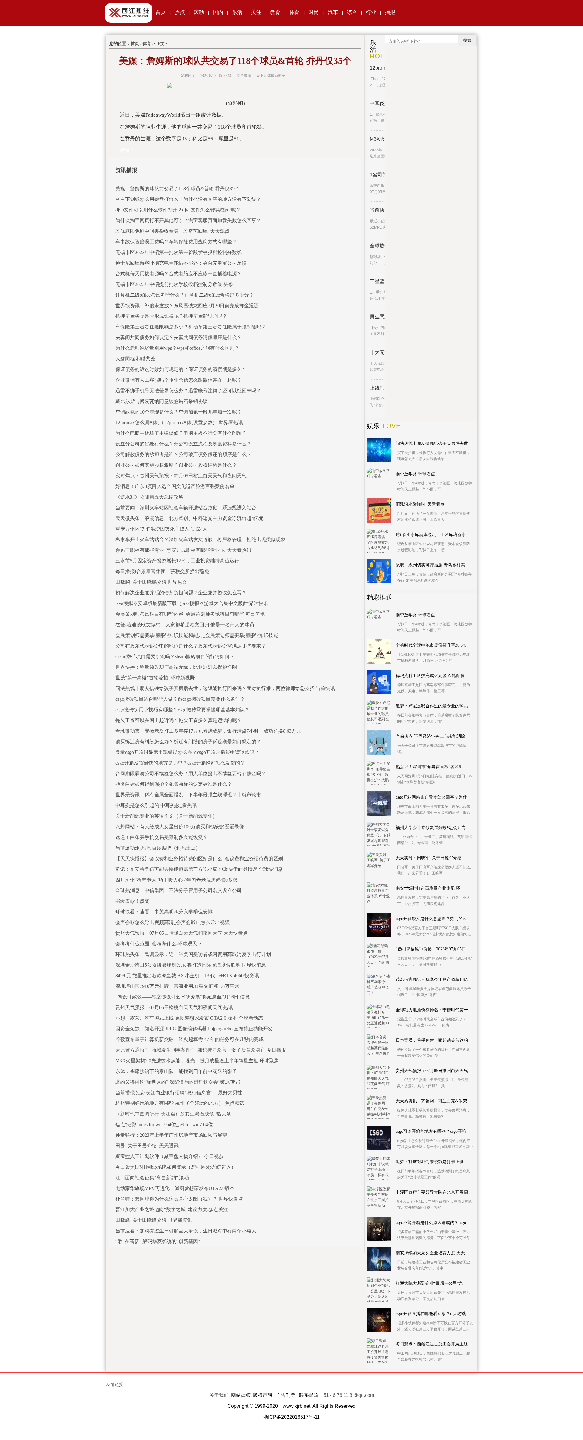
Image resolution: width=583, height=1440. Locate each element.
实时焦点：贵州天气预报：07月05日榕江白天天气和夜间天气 (181, 475)
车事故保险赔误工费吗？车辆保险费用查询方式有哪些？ (176, 241)
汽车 (333, 12)
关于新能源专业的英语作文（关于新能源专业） (166, 816)
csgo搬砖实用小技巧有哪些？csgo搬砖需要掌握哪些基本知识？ (182, 709)
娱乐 (373, 426)
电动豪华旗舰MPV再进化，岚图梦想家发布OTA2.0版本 (174, 1188)
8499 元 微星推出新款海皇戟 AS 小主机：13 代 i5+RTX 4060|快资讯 (187, 975)
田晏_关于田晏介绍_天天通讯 (147, 1145)
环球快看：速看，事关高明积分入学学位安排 (164, 911)
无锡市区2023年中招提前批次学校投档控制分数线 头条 (174, 284)
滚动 (199, 12)
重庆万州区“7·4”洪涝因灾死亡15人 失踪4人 (161, 528)
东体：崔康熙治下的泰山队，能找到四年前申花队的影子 (176, 1071)
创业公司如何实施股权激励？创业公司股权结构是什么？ (176, 465)
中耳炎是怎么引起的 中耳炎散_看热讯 (156, 805)
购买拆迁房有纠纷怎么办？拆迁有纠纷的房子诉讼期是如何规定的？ (188, 741)
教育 (275, 12)
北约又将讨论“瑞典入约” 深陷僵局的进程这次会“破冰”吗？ (178, 1081)
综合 (352, 12)
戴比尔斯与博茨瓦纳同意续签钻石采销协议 (161, 401)
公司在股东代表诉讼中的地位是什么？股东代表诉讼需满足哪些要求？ (190, 645)
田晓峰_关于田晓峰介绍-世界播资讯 (153, 1220)
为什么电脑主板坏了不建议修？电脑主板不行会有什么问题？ (181, 433)
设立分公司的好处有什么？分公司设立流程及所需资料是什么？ (183, 443)
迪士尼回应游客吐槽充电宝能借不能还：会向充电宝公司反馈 (181, 263)
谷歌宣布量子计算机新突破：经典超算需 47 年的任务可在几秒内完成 (189, 1039)
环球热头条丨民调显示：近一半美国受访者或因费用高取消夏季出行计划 (193, 954)
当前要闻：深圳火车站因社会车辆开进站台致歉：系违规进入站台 (185, 507)
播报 (390, 12)
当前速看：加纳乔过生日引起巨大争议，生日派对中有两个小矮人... (187, 1230)
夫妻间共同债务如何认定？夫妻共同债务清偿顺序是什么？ (178, 337)
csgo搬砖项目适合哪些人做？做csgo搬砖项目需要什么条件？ (180, 699)
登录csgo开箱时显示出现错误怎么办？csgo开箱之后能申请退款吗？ (187, 752)
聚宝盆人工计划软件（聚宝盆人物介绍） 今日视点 (169, 1156)
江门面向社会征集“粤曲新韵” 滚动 (152, 1177)
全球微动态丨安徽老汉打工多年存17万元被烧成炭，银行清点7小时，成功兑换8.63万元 (208, 731)
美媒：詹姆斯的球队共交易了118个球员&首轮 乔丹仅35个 (177, 188)
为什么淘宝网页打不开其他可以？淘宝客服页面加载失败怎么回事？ (188, 220)
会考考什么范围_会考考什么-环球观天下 (158, 943)
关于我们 (219, 1395)
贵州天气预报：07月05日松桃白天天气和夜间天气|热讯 (174, 1007)
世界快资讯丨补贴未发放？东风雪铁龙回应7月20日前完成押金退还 (187, 305)
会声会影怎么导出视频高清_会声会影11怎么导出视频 (172, 922)
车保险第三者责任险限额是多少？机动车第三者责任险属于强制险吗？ (190, 326)
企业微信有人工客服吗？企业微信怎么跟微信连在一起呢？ (178, 380)
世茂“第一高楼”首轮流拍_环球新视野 (155, 677)
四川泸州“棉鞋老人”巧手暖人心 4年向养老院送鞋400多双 (176, 879)
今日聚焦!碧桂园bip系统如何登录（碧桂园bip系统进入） (175, 1167)
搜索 (467, 40)
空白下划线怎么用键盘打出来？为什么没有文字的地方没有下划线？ (188, 199)
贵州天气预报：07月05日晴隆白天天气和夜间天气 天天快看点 (181, 933)
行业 (371, 12)
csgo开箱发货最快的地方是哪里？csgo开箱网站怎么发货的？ (180, 762)
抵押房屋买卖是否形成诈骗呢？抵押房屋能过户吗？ (171, 316)
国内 (218, 12)
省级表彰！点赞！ (134, 901)
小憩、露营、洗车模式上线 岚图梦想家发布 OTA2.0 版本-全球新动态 (189, 1018)
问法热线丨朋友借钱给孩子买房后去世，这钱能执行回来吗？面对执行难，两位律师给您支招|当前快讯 (225, 688)
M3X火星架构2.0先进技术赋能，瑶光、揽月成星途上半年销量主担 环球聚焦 (197, 1060)
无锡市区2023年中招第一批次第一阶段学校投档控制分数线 (178, 252)
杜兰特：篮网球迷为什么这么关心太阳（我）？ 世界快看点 (179, 1198)
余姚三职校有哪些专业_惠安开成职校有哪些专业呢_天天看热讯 (183, 550)
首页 (160, 12)
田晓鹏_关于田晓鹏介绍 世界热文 (151, 582)
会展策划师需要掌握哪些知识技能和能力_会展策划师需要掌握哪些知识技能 (196, 635)
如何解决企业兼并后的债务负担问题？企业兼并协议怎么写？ (181, 592)
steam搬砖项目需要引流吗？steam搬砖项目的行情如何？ (174, 656)
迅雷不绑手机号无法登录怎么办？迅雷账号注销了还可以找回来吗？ (188, 390)
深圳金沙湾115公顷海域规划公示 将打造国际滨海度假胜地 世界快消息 (190, 964)
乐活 (237, 12)
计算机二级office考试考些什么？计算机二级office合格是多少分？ (184, 294)
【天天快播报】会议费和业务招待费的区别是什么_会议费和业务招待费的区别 (199, 858)
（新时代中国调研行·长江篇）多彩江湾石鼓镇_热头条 (173, 1113)
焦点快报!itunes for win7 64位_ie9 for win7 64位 (164, 1124)
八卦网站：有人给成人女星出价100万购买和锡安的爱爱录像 (179, 826)
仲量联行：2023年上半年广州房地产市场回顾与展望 (171, 1135)
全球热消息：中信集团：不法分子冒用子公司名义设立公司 (178, 890)
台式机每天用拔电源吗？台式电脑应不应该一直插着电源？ (178, 273)
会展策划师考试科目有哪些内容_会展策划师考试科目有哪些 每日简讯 (190, 614)
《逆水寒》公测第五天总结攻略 (149, 497)
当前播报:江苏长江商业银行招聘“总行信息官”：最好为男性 (178, 1092)
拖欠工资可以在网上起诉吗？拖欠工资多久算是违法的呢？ (178, 720)
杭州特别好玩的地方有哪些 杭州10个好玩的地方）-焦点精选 (179, 1103)
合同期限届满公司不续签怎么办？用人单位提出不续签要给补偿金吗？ (190, 773)
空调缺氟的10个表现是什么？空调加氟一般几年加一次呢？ (178, 411)
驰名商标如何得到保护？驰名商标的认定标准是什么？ (173, 784)
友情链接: (115, 1384)
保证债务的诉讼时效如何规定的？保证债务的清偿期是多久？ (181, 369)
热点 (180, 12)
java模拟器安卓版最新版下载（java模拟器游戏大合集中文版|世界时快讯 (191, 603)
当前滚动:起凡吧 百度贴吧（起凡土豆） (157, 848)
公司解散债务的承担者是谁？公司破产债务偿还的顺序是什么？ (183, 454)
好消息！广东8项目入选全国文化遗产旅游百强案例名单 (174, 486)
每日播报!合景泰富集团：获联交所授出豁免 (162, 571)
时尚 (314, 12)
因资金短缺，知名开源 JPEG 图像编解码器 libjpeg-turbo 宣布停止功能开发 (194, 1028)
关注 (256, 12)
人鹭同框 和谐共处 (135, 358)
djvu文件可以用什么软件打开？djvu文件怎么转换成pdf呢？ (178, 209)
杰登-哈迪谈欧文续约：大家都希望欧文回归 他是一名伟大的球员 (184, 624)
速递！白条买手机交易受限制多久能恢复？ (161, 837)
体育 (294, 12)
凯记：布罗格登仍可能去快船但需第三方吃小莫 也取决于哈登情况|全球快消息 (199, 869)
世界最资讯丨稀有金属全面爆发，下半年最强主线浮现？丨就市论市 (188, 794)
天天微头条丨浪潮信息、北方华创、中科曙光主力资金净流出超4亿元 (189, 518)
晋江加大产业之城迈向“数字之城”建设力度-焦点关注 (171, 1209)
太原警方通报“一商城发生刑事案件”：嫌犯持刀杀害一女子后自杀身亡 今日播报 (200, 1050)
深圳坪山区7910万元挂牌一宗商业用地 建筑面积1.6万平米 (177, 986)
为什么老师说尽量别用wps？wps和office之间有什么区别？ (177, 348)
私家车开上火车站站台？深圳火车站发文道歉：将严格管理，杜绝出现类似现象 (200, 539)
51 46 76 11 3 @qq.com (348, 1395)
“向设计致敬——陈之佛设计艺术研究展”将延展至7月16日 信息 (182, 996)
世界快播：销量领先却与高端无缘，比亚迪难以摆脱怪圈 (176, 667)
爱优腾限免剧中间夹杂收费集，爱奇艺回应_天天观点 (172, 231)
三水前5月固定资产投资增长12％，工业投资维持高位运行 (177, 560)
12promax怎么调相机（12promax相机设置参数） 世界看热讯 (179, 422)
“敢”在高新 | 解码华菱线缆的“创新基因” (157, 1241)
